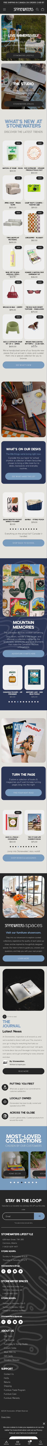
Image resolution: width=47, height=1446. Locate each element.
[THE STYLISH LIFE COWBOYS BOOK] (13, 822)
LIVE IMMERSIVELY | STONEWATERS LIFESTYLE (23, 2)
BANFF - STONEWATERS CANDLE (34, 693)
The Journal (9, 1340)
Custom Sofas (10, 1348)
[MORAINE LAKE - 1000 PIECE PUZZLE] (13, 677)
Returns (7, 1382)
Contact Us (9, 1374)
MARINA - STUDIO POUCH (12, 520)
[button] (10, 529)
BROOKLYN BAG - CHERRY (12, 307)
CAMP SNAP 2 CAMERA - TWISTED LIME (34, 204)
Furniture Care (10, 1394)
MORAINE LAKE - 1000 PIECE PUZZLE (12, 693)
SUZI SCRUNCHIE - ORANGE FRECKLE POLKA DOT (34, 169)
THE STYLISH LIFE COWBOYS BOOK (12, 838)
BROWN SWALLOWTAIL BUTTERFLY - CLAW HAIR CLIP (34, 343)
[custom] (3, 1271)
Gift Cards (8, 1356)
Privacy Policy (5, 1417)
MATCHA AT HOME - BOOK (13, 168)
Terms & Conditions (28, 1433)
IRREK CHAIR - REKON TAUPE (13, 204)
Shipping (8, 1386)
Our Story (8, 1336)
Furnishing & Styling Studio (16, 1344)
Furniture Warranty (12, 1398)
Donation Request (11, 1360)
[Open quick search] (37, 9)
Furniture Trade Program (14, 1390)
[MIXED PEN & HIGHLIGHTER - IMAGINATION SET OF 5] (35, 504)
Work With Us (10, 1352)
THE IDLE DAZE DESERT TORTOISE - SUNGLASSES (34, 308)
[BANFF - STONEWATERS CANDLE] (35, 677)
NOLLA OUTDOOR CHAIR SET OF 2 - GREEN (12, 343)
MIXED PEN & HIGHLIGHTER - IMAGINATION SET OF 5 (34, 521)
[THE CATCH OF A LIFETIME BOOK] (35, 822)
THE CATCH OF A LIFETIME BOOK (34, 838)
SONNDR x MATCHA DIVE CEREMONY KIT (34, 273)
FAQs (6, 1378)
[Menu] (4, 9)
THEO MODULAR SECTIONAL (13, 239)
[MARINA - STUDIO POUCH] (13, 504)
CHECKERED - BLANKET (34, 238)
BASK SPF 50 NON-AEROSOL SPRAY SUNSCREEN (13, 273)
